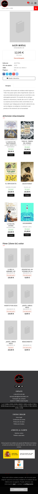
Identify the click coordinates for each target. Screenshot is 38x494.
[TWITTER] (19, 386)
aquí (14, 484)
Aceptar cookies (19, 489)
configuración (28, 484)
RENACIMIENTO (27, 342)
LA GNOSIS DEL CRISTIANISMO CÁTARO (11, 143)
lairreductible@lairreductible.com (19, 396)
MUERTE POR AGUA (10, 306)
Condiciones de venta (19, 419)
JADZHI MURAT (27, 184)
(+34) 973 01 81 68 (19, 394)
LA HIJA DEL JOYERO (11, 225)
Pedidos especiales (19, 435)
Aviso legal (19, 417)
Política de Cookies (19, 424)
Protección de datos (19, 422)
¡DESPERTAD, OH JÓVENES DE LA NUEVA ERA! (27, 270)
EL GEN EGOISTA (10, 184)
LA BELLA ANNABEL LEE (10, 270)
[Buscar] (36, 8)
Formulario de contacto (19, 399)
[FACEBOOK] (16, 386)
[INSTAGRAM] (22, 386)
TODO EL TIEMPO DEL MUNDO (27, 142)
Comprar (10, 155)
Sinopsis (8, 86)
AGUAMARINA (27, 223)
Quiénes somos (19, 433)
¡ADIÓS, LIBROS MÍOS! (27, 306)
